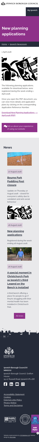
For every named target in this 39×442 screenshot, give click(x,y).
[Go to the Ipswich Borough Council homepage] (19, 3)
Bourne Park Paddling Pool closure (15, 181)
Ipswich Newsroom (18, 44)
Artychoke (13, 437)
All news (19, 316)
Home (4, 44)
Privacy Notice (10, 403)
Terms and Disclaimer (13, 405)
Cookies (7, 397)
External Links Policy (13, 400)
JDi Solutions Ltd (25, 435)
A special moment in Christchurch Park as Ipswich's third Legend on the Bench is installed (19, 280)
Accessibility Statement (14, 394)
